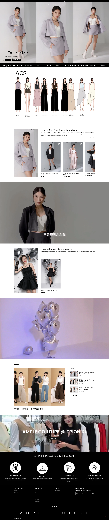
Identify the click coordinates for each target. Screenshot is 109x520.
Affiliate (66, 6)
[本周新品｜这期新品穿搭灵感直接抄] (39, 387)
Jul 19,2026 (81, 391)
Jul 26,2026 (81, 383)
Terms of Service (37, 501)
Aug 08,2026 (17, 410)
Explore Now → (54, 59)
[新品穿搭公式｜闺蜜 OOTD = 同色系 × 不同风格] (74, 389)
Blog (35, 490)
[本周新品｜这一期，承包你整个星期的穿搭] (74, 381)
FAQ (35, 492)
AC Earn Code (57, 490)
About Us (15, 490)
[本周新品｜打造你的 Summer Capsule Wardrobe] (74, 374)
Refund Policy (37, 497)
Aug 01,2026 (82, 375)
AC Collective (44, 6)
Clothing (38, 6)
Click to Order (43, 137)
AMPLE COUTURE (18, 518)
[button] (89, 4)
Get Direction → (54, 438)
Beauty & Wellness (53, 6)
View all (92, 364)
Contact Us (16, 492)
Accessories (60, 6)
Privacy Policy (37, 499)
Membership (37, 494)
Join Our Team (72, 6)
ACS (34, 6)
